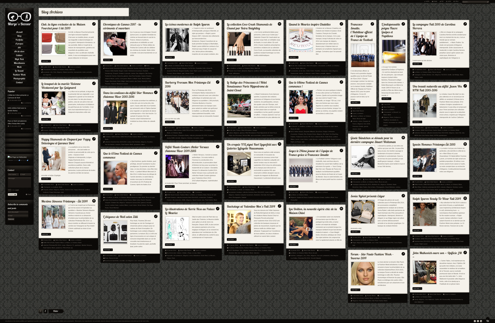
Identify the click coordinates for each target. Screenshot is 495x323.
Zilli (144, 260)
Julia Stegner (334, 255)
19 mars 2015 (47, 125)
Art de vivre (294, 65)
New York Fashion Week (426, 135)
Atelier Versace (298, 131)
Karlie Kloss (328, 136)
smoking (205, 71)
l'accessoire (393, 120)
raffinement (236, 73)
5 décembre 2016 (172, 63)
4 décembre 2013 (358, 295)
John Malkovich (429, 299)
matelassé (272, 71)
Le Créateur (60, 69)
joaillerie (256, 71)
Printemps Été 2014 (304, 258)
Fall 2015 (444, 74)
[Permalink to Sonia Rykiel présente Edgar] (368, 195)
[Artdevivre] (19, 51)
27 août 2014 (418, 182)
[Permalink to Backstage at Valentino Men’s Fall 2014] (251, 206)
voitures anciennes (267, 135)
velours (140, 260)
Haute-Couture (196, 200)
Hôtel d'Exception (312, 65)
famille (449, 74)
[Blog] (19, 35)
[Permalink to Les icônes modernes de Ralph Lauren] (187, 23)
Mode (67, 69)
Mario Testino (363, 187)
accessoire (46, 72)
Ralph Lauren (198, 71)
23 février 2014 (418, 236)
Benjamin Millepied (309, 131)
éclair (330, 71)
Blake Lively (136, 200)
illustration (257, 195)
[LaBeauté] (19, 70)
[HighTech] (19, 59)
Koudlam (149, 142)
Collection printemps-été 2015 (431, 187)
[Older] (56, 311)
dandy (169, 138)
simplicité (75, 130)
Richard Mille (246, 135)
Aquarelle (170, 255)
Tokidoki (243, 197)
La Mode (54, 69)
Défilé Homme (177, 130)
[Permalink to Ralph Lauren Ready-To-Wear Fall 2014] (436, 198)
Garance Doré (69, 189)
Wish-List (72, 69)
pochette (89, 72)
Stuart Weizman (114, 207)
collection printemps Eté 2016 (198, 135)
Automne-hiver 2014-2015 (422, 241)
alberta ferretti (109, 68)
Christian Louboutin (124, 73)
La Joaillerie (232, 68)
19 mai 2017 (109, 65)
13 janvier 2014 (171, 250)
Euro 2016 (367, 123)
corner (267, 192)
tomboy (398, 187)
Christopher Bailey (183, 135)
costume (355, 121)
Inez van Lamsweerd (323, 255)
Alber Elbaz (417, 187)
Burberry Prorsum (172, 135)
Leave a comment (75, 67)
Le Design (54, 127)
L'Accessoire (47, 69)
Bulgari (121, 71)
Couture (169, 200)
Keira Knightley (264, 71)
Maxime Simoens (87, 245)
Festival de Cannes (111, 76)
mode (84, 72)
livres (230, 197)
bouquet (45, 130)
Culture (355, 116)
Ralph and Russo (296, 142)
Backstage (236, 250)
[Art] (19, 47)
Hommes (189, 138)
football (310, 197)
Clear (29, 194)
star (136, 81)
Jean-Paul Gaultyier (135, 76)
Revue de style (361, 118)
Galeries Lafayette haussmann (244, 195)
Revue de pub (189, 65)
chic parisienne (177, 255)
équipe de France (302, 197)
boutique (239, 192)
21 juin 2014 (294, 192)
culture (360, 121)
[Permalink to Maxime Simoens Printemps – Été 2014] (64, 200)
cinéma (133, 73)
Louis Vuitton (304, 139)
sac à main (375, 242)
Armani (120, 200)
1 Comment (262, 65)
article (427, 1)
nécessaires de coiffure (395, 122)
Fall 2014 (443, 241)
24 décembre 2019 (15, 100)
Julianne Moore (109, 78)
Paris (173, 258)
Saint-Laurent (130, 81)
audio (449, 1)
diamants (244, 71)
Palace (318, 73)
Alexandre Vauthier (132, 68)
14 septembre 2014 (235, 187)
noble (454, 241)
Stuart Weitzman (390, 187)
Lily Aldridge (455, 74)
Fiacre (391, 117)
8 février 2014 (47, 240)
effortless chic (376, 184)
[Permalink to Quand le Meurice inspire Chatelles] (310, 23)
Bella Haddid (114, 71)
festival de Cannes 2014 (133, 202)
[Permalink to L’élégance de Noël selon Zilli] (120, 216)
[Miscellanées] (19, 63)
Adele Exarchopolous (111, 200)
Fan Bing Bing (334, 134)
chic (51, 72)
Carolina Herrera (426, 74)
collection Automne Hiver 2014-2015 (253, 192)
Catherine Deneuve (420, 133)
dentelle (177, 138)
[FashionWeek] (19, 74)
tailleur (143, 144)
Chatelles (317, 71)
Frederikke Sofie (201, 68)
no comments (27, 103)
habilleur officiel (329, 197)
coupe (63, 245)
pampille (322, 73)
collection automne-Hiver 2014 (252, 250)
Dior (137, 73)
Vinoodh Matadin (316, 258)
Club (54, 72)
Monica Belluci (146, 78)
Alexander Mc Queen (120, 68)
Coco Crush (237, 71)
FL (73, 245)
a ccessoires (294, 71)
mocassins (196, 138)
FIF (309, 136)
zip (72, 247)
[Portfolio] (19, 39)
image (435, 1)
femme (62, 189)
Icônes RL (209, 68)
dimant (51, 189)
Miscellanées (61, 127)
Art (168, 253)
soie (135, 260)
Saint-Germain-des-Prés (386, 242)
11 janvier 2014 (295, 250)
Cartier (126, 71)
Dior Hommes (136, 142)
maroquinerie (78, 72)
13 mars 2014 (357, 237)
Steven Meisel (177, 73)
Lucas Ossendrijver (420, 189)
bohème (293, 255)
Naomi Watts (326, 139)
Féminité (389, 184)
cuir (126, 260)
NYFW (436, 135)
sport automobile (256, 135)
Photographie (380, 187)
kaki (463, 133)
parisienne (59, 247)
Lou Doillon (294, 258)
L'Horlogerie (46, 187)
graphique (78, 245)
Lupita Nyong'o (313, 139)
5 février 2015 (109, 134)
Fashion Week (198, 130)
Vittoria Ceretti (189, 73)
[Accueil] (19, 32)
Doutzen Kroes (311, 134)
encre (191, 255)
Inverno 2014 (367, 300)
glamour (125, 76)
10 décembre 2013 (420, 294)
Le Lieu (293, 68)
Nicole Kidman (142, 205)
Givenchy (120, 76)
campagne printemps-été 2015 (362, 184)
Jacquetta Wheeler (172, 71)
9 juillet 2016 (294, 63)
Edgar (354, 242)
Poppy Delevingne (54, 192)
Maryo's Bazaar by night (326, 126)
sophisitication (443, 135)
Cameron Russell (176, 68)
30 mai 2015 (232, 127)
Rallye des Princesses (235, 135)
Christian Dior (115, 202)
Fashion (293, 136)
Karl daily (263, 195)
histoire (301, 73)
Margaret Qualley (184, 71)
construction (202, 197)
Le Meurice (307, 73)
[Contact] (19, 82)
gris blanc (449, 241)
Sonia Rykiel (398, 242)
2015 (292, 131)
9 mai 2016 (386, 104)
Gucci (312, 136)
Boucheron (319, 131)
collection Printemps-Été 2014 (52, 245)
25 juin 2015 (170, 127)
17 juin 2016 (356, 108)
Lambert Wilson (123, 205)
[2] (45, 311)
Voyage (255, 130)
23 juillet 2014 (171, 192)
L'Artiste (184, 253)
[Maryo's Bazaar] (19, 26)
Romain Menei (371, 295)
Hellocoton (24, 160)
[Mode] (19, 66)
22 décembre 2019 (15, 113)
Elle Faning (148, 73)
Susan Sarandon (142, 81)
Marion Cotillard (132, 78)
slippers (328, 73)
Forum (361, 300)
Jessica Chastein (146, 76)
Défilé (173, 138)
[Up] (488, 320)
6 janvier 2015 (357, 179)
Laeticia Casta (114, 205)
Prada (107, 207)
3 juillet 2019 (47, 67)
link (442, 1)
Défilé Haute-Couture (173, 195)
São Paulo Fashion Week (379, 300)
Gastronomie (302, 65)
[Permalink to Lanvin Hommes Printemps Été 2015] (433, 144)
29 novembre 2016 (234, 65)
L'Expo (189, 253)
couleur (129, 142)
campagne (417, 74)
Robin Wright (121, 81)
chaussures (324, 71)
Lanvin (117, 78)
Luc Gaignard (63, 130)
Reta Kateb (113, 81)
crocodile (122, 260)
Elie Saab (326, 134)
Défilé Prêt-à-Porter (188, 130)
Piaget (107, 81)
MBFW (416, 135)
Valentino (256, 253)
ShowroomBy (446, 299)
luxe (203, 200)
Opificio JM (438, 299)
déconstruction (176, 200)
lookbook (46, 192)
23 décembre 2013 (110, 255)
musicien (118, 144)
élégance (59, 72)
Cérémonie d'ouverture (135, 71)
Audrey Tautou (127, 200)
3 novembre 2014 (48, 184)
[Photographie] (19, 78)
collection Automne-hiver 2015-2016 (437, 133)
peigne (385, 125)
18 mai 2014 (109, 195)
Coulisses (170, 130)
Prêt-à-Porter (66, 247)
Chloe (308, 255)
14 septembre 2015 (420, 69)
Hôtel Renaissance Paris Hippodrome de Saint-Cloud (261, 133)
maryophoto (15, 160)
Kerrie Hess (204, 255)
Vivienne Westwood (85, 130)
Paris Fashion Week (127, 144)
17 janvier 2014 (233, 245)
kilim (236, 253)
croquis (271, 192)
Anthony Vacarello (144, 68)
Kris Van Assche (110, 144)
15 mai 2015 (294, 123)
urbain (451, 189)
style (183, 73)
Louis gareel (123, 78)
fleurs (57, 130)
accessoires (232, 192)
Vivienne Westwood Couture (119, 83)
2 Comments (198, 192)
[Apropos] (19, 43)
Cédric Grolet (310, 71)
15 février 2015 (418, 127)
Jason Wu (458, 133)
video (457, 1)
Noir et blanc (372, 187)
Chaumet (148, 200)
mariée (70, 130)
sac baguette (47, 74)
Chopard (115, 73)
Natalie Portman (335, 139)
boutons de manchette (112, 260)
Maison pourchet (68, 72)
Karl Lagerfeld (271, 195)
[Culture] (19, 55)
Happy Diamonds (79, 189)
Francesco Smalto (358, 126)
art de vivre (302, 71)
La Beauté (395, 112)
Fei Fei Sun (191, 68)
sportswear (137, 144)
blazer (168, 68)
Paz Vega (150, 205)
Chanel (231, 71)
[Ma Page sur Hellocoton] (17, 157)
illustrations (196, 255)
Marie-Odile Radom (60, 67)
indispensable (367, 242)
